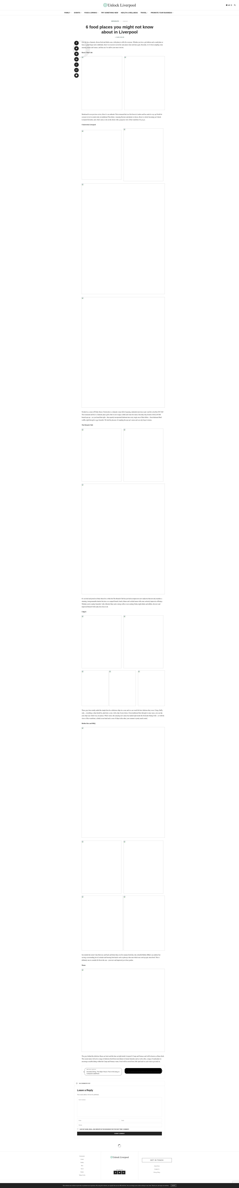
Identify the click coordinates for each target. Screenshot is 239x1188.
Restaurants (115, 21)
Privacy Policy (157, 1172)
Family (67, 13)
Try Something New (109, 13)
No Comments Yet (84, 1083)
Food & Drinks (90, 13)
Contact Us (156, 1169)
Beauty (82, 1172)
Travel (144, 13)
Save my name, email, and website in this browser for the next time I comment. (104, 1129)
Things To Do (82, 1175)
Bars (82, 1165)
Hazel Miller (120, 37)
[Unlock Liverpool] (119, 5)
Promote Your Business (161, 13)
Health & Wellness (129, 13)
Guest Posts (157, 1166)
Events (77, 13)
